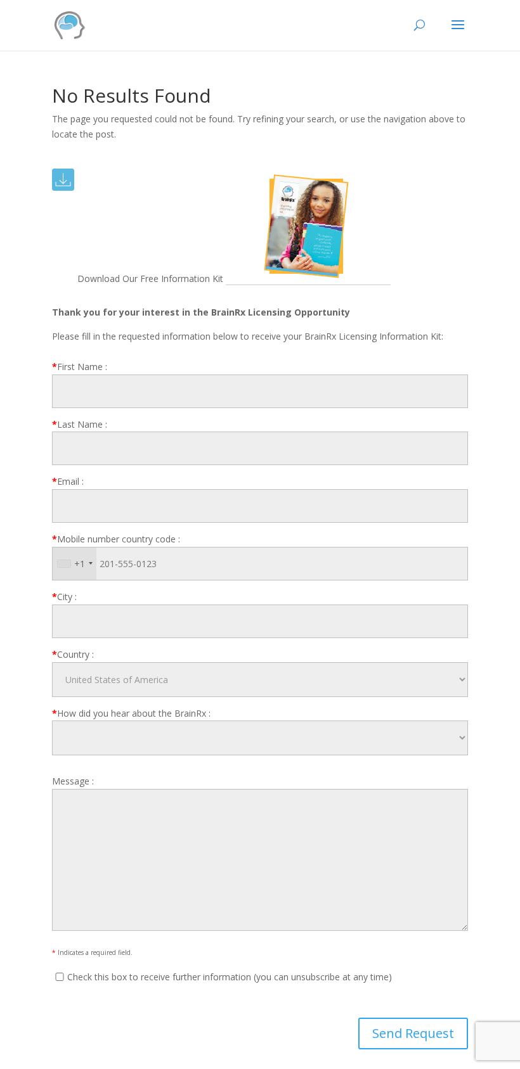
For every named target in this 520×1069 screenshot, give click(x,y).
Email (68, 481)
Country (73, 654)
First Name (79, 367)
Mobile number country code (116, 539)
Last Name (79, 424)
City (64, 597)
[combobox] (74, 563)
